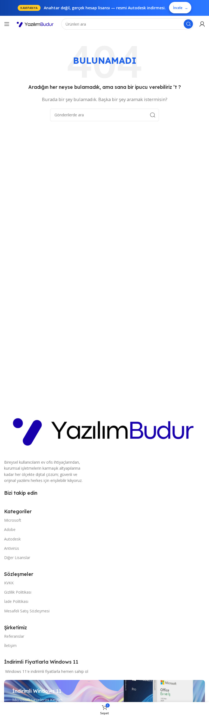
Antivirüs (11, 548)
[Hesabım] (202, 24)
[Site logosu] (35, 24)
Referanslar (14, 636)
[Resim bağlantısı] (104, 428)
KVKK (9, 582)
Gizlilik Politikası (17, 592)
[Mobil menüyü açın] (6, 24)
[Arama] (188, 24)
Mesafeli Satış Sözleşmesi (27, 610)
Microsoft (12, 520)
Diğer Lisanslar (17, 557)
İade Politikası (16, 601)
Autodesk (12, 539)
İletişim (10, 645)
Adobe (10, 529)
